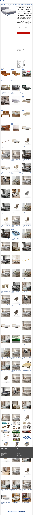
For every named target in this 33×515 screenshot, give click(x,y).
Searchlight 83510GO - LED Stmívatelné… (27, 119)
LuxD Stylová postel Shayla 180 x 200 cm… (16, 92)
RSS (18, 454)
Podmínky (2, 454)
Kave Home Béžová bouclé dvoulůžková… (6, 146)
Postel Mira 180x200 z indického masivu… (6, 119)
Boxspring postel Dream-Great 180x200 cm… (6, 212)
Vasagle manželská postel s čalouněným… (6, 502)
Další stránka (22, 511)
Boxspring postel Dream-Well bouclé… (16, 251)
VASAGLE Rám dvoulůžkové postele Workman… (17, 238)
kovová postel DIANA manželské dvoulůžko (27, 370)
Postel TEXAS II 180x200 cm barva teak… (6, 92)
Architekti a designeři (4, 452)
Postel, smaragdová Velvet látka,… (26, 92)
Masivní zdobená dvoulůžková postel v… (6, 105)
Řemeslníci (2, 451)
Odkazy (18, 451)
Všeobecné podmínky (20, 452)
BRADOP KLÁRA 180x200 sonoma (15, 119)
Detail (9, 79)
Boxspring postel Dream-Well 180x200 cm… (16, 185)
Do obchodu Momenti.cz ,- (23, 32)
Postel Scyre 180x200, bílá (14, 105)
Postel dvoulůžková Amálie (25, 502)
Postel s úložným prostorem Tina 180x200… (6, 78)
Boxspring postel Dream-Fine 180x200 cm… (27, 146)
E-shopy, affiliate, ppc (4, 453)
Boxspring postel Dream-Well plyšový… (6, 185)
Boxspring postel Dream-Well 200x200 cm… (16, 159)
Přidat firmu (2, 455)
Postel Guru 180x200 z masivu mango (16, 78)
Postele (24, 29)
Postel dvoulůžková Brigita (14, 502)
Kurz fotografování (19, 455)
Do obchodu (6, 79)
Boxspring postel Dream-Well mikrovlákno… (27, 304)
